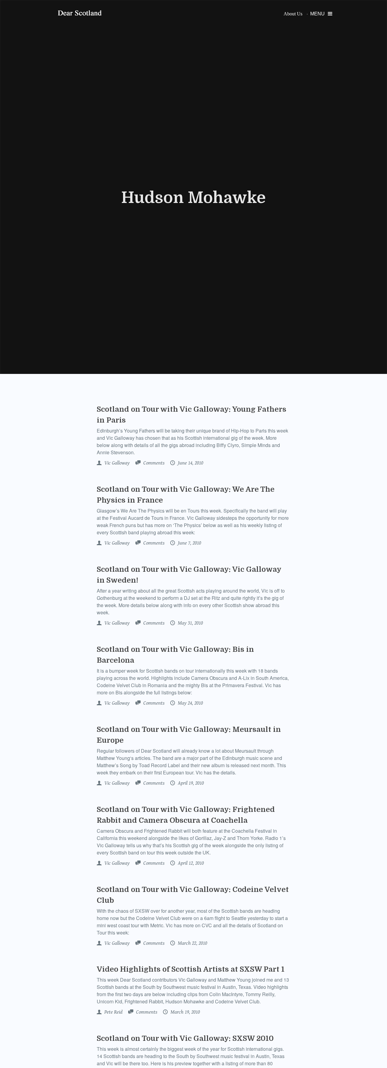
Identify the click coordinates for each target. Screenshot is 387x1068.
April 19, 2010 (190, 783)
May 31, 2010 (190, 623)
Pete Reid (112, 1012)
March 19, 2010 (184, 1012)
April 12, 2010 (190, 863)
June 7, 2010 (189, 543)
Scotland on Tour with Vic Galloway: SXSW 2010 (185, 1038)
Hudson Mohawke (193, 198)
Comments (153, 463)
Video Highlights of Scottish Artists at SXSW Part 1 (191, 969)
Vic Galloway (116, 463)
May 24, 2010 (190, 703)
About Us (293, 13)
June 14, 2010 (190, 463)
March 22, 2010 (192, 943)
